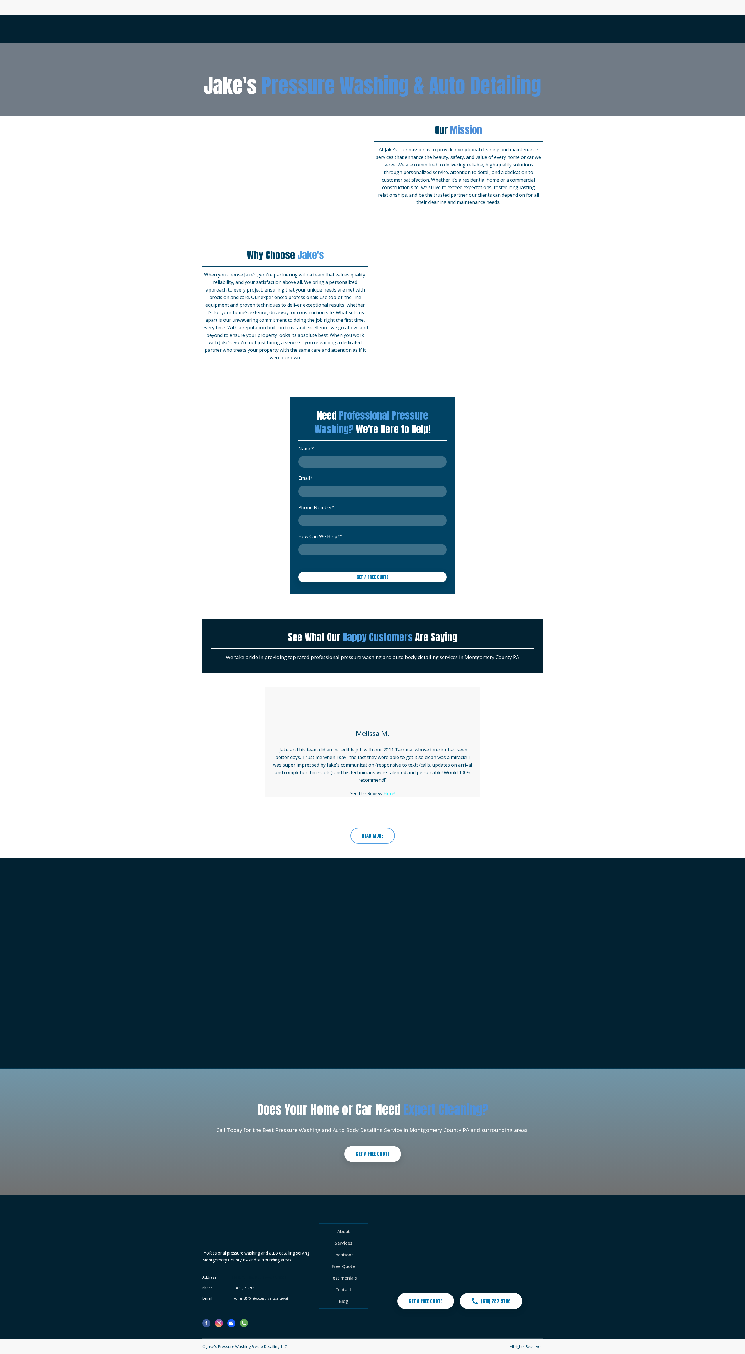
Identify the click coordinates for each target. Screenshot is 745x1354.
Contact (343, 1289)
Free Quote (343, 1266)
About (343, 1231)
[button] (372, 836)
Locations (343, 1254)
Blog (343, 1301)
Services (343, 1243)
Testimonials (343, 1278)
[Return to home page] (225, 29)
